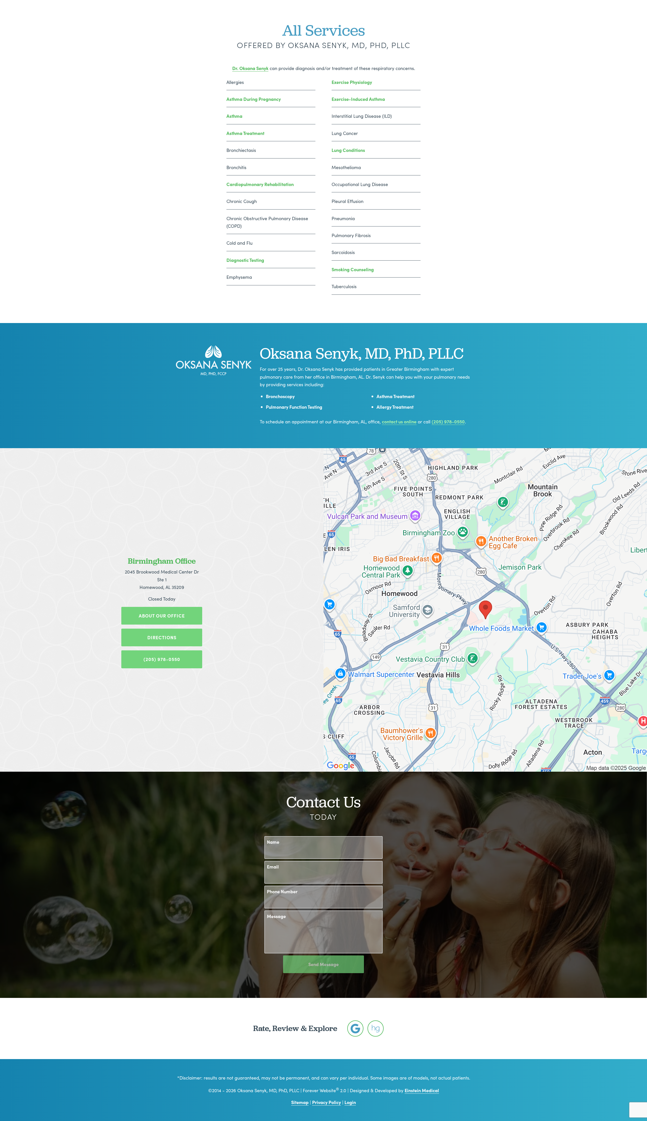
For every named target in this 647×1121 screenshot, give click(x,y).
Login (350, 1102)
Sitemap (300, 1102)
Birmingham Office (162, 561)
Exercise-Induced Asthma (358, 99)
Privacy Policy (326, 1102)
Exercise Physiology (352, 82)
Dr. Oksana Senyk (250, 68)
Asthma (234, 116)
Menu (476, 19)
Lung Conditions (348, 150)
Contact (452, 19)
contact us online (399, 421)
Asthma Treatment (245, 133)
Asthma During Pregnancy (253, 99)
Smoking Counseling (353, 269)
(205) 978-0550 (448, 421)
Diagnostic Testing (245, 260)
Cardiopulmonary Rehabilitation (260, 184)
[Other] (355, 1028)
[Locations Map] (485, 609)
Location (423, 19)
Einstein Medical (422, 1090)
